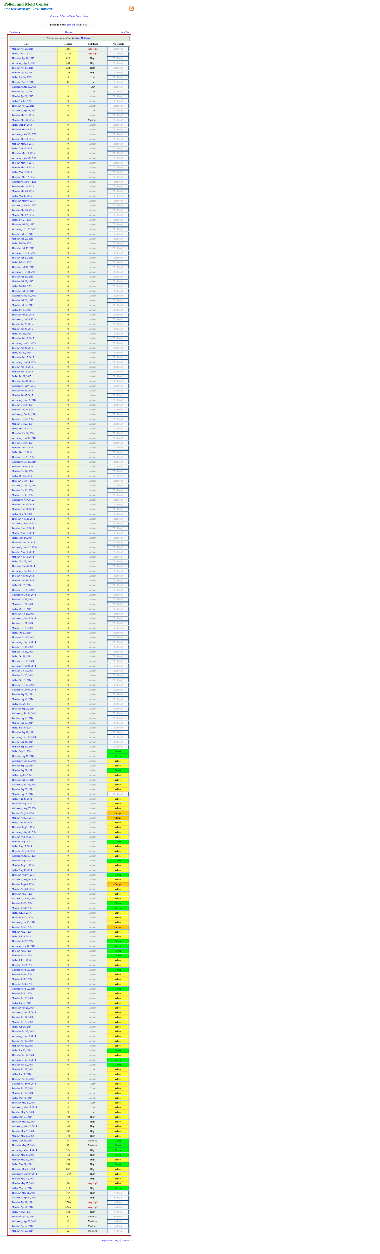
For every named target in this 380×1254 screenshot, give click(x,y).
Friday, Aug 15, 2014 (22, 846)
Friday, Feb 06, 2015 (21, 286)
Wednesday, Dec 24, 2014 (24, 414)
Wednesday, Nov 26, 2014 (24, 499)
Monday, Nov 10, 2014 (23, 556)
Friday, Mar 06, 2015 (22, 196)
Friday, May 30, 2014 (22, 1098)
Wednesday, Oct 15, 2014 (24, 642)
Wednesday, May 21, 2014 (24, 1126)
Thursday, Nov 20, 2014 (23, 518)
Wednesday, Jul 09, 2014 (23, 969)
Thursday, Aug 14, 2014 (23, 851)
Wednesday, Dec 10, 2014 (24, 461)
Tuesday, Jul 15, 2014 (22, 950)
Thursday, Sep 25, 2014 (23, 708)
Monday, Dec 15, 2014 (22, 447)
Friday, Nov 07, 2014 (22, 561)
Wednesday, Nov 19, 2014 (24, 523)
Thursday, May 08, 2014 (23, 1169)
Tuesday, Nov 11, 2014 (23, 552)
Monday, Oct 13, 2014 (22, 651)
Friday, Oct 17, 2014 (21, 632)
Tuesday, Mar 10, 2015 (23, 186)
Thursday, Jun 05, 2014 (23, 1079)
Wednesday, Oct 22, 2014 (24, 618)
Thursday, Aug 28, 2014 (23, 803)
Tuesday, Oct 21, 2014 (22, 623)
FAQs (117, 1240)
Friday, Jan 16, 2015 (21, 352)
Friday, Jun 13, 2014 (21, 1050)
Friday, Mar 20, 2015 (22, 148)
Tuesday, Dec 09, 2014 (22, 466)
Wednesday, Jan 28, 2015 (24, 319)
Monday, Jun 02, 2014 (22, 1093)
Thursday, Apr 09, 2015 (23, 82)
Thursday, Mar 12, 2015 (23, 177)
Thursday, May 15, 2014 (23, 1145)
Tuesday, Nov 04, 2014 (23, 575)
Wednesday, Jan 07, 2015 (24, 386)
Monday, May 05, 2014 (23, 1183)
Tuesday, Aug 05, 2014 (23, 884)
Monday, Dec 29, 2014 (22, 409)
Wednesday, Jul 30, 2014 (23, 898)
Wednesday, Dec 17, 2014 (24, 438)
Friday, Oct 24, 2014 (21, 609)
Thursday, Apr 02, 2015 (23, 105)
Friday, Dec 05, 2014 (22, 476)
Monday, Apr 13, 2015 (22, 72)
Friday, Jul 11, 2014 (21, 960)
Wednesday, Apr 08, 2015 (24, 86)
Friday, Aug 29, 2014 (22, 798)
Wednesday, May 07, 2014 (24, 1174)
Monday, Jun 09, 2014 (22, 1069)
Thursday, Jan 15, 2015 (23, 357)
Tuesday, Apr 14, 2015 (22, 67)
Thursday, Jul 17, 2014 (22, 941)
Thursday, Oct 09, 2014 (23, 661)
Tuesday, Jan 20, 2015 (22, 348)
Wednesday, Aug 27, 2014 (24, 808)
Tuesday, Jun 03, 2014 (22, 1088)
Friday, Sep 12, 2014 (21, 751)
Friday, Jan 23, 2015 (21, 333)
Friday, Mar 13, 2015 (22, 172)
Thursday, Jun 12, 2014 (23, 1055)
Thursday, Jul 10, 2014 (22, 965)
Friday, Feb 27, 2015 (21, 219)
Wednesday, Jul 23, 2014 (23, 922)
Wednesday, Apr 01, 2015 (24, 110)
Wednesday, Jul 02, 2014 (23, 988)
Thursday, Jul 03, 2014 (22, 984)
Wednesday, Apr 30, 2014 (24, 1197)
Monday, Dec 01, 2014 (22, 495)
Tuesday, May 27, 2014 (23, 1112)
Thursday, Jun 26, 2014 (23, 1007)
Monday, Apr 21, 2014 (22, 1230)
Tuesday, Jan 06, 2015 (22, 390)
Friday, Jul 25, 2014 (21, 912)
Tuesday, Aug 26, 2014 (23, 813)
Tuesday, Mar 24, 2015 (23, 139)
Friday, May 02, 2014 (22, 1188)
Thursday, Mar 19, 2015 (23, 153)
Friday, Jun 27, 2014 (21, 1003)
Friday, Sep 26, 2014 (21, 704)
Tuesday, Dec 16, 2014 (22, 442)
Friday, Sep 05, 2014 (21, 775)
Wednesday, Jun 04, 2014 (24, 1083)
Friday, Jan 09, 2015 (21, 376)
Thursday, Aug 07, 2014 (23, 874)
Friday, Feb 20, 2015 (21, 243)
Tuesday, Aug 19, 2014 (23, 836)
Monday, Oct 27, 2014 (22, 604)
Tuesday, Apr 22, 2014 (22, 1226)
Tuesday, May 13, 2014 (23, 1155)
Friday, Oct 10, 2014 (21, 656)
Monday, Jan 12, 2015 (22, 371)
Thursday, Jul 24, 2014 (22, 917)
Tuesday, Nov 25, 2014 (23, 504)
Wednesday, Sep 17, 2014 (24, 737)
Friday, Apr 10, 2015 (21, 77)
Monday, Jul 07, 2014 (22, 979)
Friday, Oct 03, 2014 (21, 680)
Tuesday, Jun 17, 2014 (22, 1041)
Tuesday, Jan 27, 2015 (22, 324)
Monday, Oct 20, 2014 (22, 628)
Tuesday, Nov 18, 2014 (23, 528)
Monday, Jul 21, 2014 (22, 931)
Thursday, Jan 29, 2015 (23, 314)
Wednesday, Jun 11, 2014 (24, 1060)
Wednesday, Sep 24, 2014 (24, 713)
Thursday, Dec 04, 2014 (23, 480)
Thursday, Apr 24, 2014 (23, 1216)
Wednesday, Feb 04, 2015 (24, 295)
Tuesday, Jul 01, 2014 (22, 993)
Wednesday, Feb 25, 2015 (24, 229)
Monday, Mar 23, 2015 (23, 143)
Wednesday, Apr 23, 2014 (24, 1221)
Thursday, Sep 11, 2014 (23, 756)
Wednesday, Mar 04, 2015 (24, 205)
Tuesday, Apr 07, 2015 (22, 91)
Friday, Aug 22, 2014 (22, 822)
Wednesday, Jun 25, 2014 (24, 1012)
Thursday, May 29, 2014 (23, 1102)
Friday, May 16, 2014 (22, 1140)
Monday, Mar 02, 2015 (23, 215)
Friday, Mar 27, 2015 (22, 124)
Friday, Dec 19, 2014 (22, 428)
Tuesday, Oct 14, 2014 (22, 647)
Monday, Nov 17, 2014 (23, 533)
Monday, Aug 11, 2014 (23, 865)
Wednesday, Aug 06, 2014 (24, 879)
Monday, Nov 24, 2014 (23, 509)
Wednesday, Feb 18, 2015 (24, 253)
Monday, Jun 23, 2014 (22, 1022)
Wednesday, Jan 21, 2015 (24, 343)
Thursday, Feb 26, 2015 (23, 224)
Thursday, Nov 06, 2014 (23, 566)
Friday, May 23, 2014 (22, 1117)
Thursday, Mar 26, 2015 (23, 129)
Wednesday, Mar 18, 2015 (24, 158)
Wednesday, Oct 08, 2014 (24, 666)
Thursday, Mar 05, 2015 (23, 200)
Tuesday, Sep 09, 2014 (22, 765)
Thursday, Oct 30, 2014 (23, 590)
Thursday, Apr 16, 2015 (23, 58)
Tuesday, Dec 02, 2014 (22, 490)
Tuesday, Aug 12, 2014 (23, 860)
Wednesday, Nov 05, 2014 (24, 571)
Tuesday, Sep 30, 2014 (22, 694)
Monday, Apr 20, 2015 (22, 48)
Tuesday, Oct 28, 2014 (22, 599)
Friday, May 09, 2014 (22, 1164)
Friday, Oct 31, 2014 (21, 585)
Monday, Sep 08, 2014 (22, 770)
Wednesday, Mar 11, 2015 (24, 181)
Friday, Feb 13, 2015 (21, 262)
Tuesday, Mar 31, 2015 (23, 115)
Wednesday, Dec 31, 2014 (24, 400)
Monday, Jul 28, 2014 (22, 908)
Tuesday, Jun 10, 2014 (22, 1064)
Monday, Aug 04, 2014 (23, 889)
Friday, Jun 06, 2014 (21, 1074)
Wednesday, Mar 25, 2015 (24, 134)
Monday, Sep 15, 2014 (22, 746)
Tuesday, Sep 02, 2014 (22, 789)
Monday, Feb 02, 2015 (22, 305)
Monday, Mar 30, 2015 (23, 120)
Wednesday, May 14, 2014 (24, 1150)
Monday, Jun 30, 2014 (22, 998)
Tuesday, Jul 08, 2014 (22, 974)
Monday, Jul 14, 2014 (22, 955)
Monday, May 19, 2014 (23, 1136)
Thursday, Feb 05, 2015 (23, 291)
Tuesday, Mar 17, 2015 (23, 162)
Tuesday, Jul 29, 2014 (22, 903)
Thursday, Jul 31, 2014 (22, 893)
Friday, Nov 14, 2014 (22, 537)
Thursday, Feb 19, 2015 (23, 248)
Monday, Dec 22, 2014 (22, 423)
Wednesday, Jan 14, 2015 (24, 362)
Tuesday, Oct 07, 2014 (22, 670)
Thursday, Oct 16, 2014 (23, 637)
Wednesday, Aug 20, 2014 (24, 832)
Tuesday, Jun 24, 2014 (22, 1017)
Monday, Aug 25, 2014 (23, 817)
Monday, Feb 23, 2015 (22, 238)
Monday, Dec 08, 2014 (22, 471)
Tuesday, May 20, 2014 (23, 1131)
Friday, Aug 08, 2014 (22, 870)
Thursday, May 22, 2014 (23, 1121)
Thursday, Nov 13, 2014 (23, 542)
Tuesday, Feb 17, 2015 (22, 257)
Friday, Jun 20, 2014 (21, 1026)
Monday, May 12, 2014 (23, 1159)
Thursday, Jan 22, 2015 (23, 338)
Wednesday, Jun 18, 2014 (24, 1036)
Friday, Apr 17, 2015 (21, 53)
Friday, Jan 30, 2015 (21, 310)
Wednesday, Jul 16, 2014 (23, 946)
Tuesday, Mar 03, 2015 (23, 210)
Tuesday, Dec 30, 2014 (22, 404)
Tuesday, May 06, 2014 (23, 1178)
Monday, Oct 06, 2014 (22, 675)
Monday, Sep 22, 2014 (22, 723)
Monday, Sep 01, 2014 (22, 794)
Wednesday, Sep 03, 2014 (24, 784)
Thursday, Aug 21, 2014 (23, 827)
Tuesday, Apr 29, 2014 (22, 1202)
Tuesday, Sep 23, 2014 (22, 718)
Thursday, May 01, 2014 (23, 1192)
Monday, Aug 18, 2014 (23, 841)
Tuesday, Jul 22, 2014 (22, 927)
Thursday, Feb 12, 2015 (23, 267)
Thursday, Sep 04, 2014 (23, 780)
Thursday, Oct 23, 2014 (23, 613)
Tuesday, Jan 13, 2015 (22, 367)
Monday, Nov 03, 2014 (23, 580)
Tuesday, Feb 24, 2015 (22, 234)
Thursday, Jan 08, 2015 (23, 381)
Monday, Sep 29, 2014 (22, 699)
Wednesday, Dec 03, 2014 (24, 485)
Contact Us (127, 1240)
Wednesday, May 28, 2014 (24, 1107)
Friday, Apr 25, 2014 (21, 1211)
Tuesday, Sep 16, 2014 (22, 742)
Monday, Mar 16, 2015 (23, 167)
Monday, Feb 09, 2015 (22, 281)
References (107, 1240)
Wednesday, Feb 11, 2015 (24, 272)
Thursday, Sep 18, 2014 (23, 732)
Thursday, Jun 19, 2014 (23, 1031)
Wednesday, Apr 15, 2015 (24, 63)
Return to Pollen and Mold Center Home (69, 16)
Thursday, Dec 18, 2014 (23, 433)
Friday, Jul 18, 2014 (21, 936)
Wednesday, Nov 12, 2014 (24, 547)
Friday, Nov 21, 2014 (22, 514)
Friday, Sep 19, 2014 (21, 727)
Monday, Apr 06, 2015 (22, 96)
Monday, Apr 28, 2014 (22, 1207)
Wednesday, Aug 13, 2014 (24, 855)
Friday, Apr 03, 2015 (21, 101)
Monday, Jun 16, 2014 (22, 1045)
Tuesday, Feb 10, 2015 (22, 276)
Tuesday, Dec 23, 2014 (22, 419)
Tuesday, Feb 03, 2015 (22, 300)
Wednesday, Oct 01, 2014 (24, 689)
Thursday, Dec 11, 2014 (23, 457)
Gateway (69, 31)
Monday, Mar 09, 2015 (23, 191)
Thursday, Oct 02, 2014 (23, 685)
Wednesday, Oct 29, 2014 (24, 594)
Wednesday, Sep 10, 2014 (24, 761)
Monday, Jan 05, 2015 (22, 395)
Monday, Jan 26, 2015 (22, 329)
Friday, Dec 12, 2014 (22, 452)
